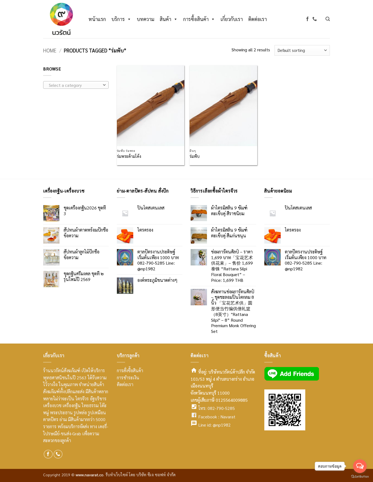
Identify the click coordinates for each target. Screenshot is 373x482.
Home (50, 50)
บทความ (145, 19)
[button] (327, 19)
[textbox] (75, 85)
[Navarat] (60, 19)
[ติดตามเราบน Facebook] (307, 19)
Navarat (227, 416)
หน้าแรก (97, 19)
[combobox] (76, 85)
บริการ (118, 19)
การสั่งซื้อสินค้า (130, 370)
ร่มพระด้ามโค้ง (129, 156)
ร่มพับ (195, 156)
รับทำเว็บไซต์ (117, 474)
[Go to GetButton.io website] (360, 476)
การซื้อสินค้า (196, 19)
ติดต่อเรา (257, 19)
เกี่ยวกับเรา (232, 19)
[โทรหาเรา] (314, 19)
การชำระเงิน (128, 377)
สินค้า (165, 19)
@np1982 (222, 425)
